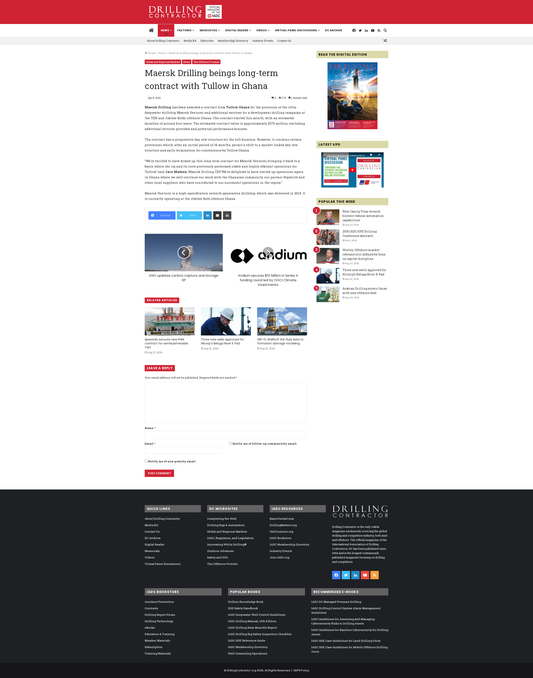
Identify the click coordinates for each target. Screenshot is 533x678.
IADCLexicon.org (281, 531)
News (165, 30)
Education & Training (159, 634)
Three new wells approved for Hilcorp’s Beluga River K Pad (222, 341)
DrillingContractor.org (241, 670)
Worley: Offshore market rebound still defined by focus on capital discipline (364, 254)
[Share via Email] (217, 215)
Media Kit (190, 41)
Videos (261, 30)
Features (184, 30)
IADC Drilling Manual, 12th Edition (252, 621)
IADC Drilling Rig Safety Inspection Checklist (259, 634)
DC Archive (333, 30)
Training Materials (158, 653)
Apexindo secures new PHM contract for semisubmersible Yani (166, 343)
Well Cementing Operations (247, 653)
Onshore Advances (220, 551)
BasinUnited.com (282, 518)
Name (150, 428)
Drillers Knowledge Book (245, 602)
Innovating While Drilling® (227, 544)
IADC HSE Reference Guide (246, 640)
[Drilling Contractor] (183, 12)
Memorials (152, 551)
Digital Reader (236, 30)
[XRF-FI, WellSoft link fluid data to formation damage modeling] (282, 321)
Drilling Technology (159, 621)
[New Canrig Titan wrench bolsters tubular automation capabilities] (327, 217)
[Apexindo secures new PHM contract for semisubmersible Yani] (170, 321)
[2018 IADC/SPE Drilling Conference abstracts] (327, 237)
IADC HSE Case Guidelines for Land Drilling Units (346, 641)
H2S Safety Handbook (243, 608)
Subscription (154, 647)
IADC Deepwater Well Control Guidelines (256, 615)
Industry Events (262, 41)
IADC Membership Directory (289, 544)
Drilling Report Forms (160, 615)
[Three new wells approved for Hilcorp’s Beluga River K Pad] (226, 321)
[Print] (227, 215)
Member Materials (157, 640)
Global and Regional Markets (163, 62)
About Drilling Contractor (163, 41)
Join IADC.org (279, 557)
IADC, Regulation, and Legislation (230, 538)
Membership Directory (233, 41)
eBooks (150, 627)
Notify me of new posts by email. (172, 461)
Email (150, 443)
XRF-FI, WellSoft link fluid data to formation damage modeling (280, 341)
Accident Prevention (159, 602)
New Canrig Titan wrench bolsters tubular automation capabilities (363, 215)
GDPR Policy (301, 670)
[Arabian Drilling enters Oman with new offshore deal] (327, 294)
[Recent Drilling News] (352, 128)
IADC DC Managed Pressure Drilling (336, 602)
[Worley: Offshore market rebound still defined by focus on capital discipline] (327, 256)
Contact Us (284, 41)
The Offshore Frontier (206, 62)
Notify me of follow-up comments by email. (265, 443)
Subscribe (207, 41)
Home (151, 53)
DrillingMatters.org (283, 525)
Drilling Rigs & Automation (226, 525)
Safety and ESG (217, 557)
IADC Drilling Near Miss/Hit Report (252, 627)
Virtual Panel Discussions (296, 30)
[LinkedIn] (207, 215)
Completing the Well (222, 518)
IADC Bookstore (280, 538)
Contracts (151, 608)
